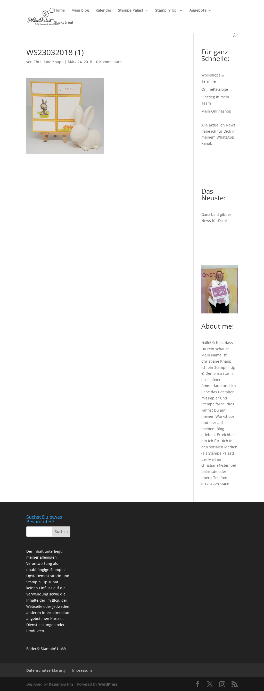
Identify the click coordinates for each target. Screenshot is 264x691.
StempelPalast (130, 10)
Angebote (198, 10)
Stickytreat (63, 23)
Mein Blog (80, 10)
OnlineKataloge (214, 89)
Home (59, 10)
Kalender (103, 10)
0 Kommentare (109, 61)
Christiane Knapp (49, 61)
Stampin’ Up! (166, 10)
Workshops (225, 416)
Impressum (82, 670)
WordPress (108, 684)
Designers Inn (61, 684)
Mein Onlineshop (216, 111)
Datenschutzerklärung (45, 670)
